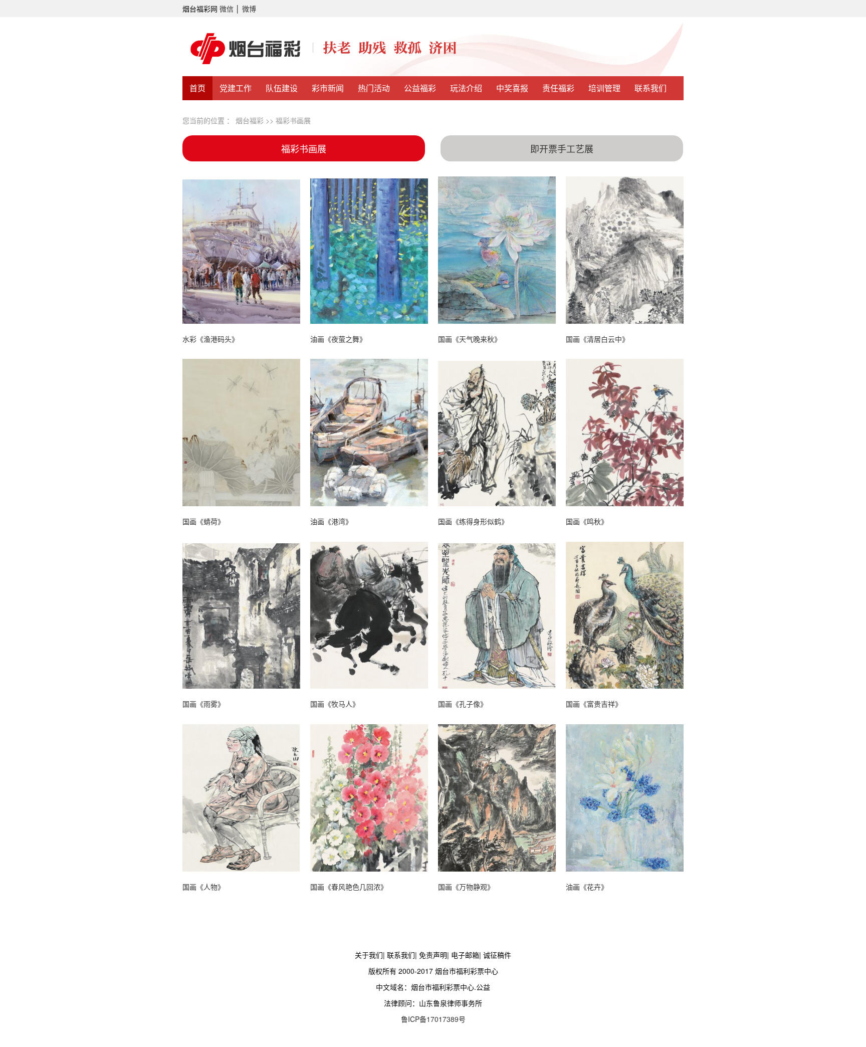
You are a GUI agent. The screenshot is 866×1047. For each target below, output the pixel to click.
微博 (249, 9)
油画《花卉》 (587, 887)
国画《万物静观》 (466, 887)
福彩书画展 (293, 120)
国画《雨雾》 (203, 704)
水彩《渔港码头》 (210, 339)
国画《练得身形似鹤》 (473, 521)
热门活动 (374, 88)
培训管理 (604, 88)
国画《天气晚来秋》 (469, 339)
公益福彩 (420, 88)
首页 (197, 88)
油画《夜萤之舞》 (338, 339)
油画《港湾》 (331, 521)
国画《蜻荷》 (203, 521)
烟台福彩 (250, 120)
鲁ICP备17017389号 (433, 1019)
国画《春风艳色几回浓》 (348, 887)
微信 (227, 9)
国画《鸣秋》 (587, 521)
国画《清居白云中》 (597, 339)
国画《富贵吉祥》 (594, 704)
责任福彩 (558, 88)
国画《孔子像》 (462, 704)
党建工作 (236, 88)
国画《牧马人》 (334, 704)
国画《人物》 (203, 887)
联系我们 (650, 88)
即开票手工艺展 (561, 148)
